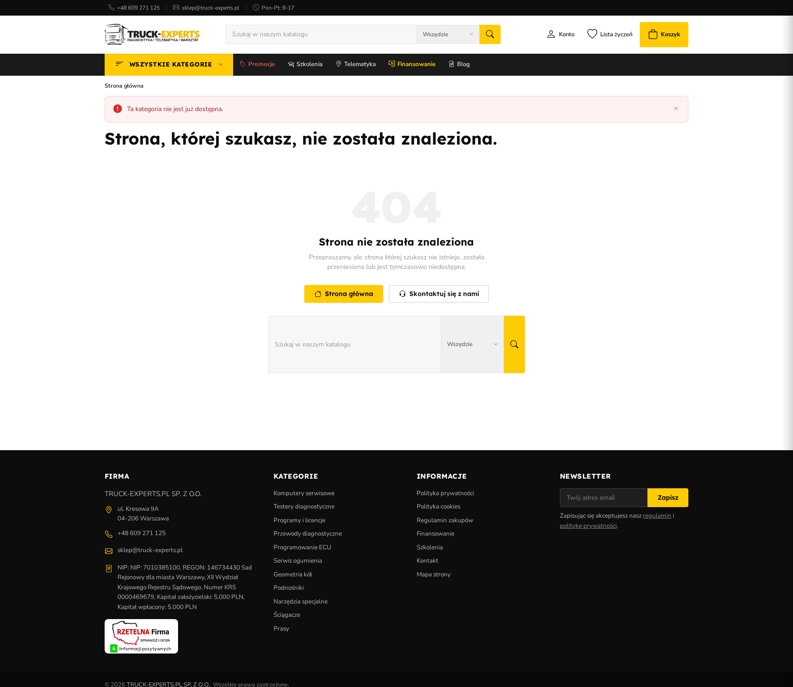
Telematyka (360, 64)
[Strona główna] (152, 34)
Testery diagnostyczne (304, 506)
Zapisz (668, 497)
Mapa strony (434, 574)
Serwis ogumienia (298, 560)
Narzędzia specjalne (301, 601)
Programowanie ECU (302, 547)
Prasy (281, 628)
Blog (463, 64)
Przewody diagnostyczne (308, 533)
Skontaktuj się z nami (444, 294)
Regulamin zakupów (445, 520)
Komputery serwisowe (304, 493)
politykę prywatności (588, 525)
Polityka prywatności (445, 493)
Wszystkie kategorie (170, 64)
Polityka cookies (438, 506)
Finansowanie (416, 64)
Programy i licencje (299, 520)
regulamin (657, 515)
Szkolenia (309, 64)
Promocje (261, 64)
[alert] (396, 109)
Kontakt (427, 560)
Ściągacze (287, 614)
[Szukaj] (490, 34)
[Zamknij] (676, 109)
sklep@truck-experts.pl (211, 8)
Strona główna (349, 294)
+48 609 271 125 (138, 8)
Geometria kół (293, 574)
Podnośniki (289, 587)
